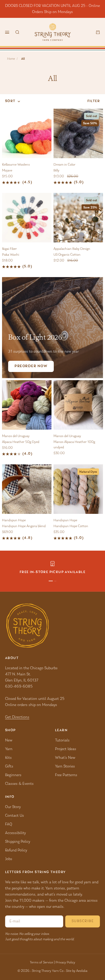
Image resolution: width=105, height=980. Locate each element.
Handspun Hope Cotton (71, 526)
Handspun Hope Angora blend (24, 526)
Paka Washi (10, 255)
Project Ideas (65, 749)
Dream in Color (64, 165)
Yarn (8, 749)
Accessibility (15, 833)
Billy (56, 170)
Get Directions (17, 717)
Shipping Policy (17, 842)
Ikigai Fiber (9, 249)
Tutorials (62, 740)
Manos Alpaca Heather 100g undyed (74, 444)
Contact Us (14, 816)
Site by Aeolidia (76, 971)
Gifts (9, 766)
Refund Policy (16, 850)
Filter (93, 101)
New (8, 740)
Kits (8, 758)
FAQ (8, 824)
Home (11, 58)
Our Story (13, 807)
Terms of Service (41, 962)
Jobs (8, 859)
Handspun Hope (14, 520)
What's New (65, 758)
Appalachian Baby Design (72, 249)
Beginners (13, 775)
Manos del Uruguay (16, 436)
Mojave (7, 170)
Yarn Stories (65, 766)
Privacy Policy (65, 962)
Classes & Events (19, 784)
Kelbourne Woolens (16, 165)
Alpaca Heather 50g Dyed (20, 442)
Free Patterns (66, 775)
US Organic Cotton (67, 255)
